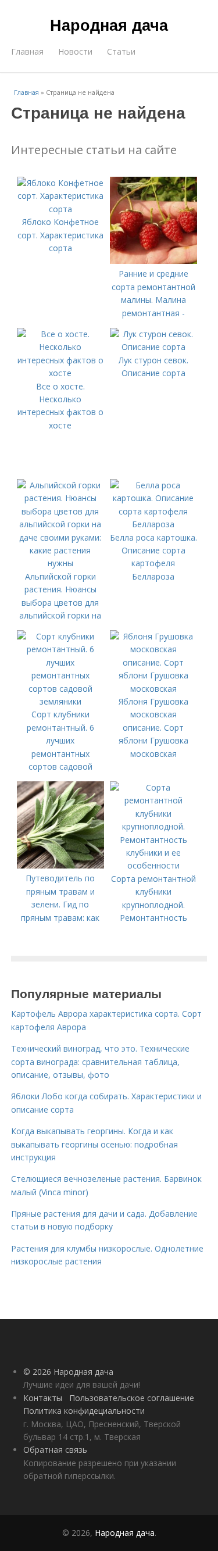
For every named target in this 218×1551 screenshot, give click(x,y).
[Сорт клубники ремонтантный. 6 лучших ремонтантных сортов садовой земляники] (60, 701)
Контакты (42, 1397)
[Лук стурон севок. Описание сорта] (153, 346)
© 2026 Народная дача (68, 1371)
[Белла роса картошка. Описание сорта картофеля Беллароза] (153, 524)
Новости (75, 51)
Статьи (121, 51)
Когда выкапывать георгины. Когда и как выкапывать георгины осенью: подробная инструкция (94, 1144)
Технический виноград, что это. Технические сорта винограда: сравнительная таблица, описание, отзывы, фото (100, 1061)
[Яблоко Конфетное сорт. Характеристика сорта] (60, 209)
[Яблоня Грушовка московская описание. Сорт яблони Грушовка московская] (153, 688)
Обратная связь (55, 1449)
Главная (27, 51)
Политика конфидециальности (84, 1410)
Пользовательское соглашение (131, 1397)
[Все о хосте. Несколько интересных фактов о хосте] (60, 372)
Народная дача (109, 24)
